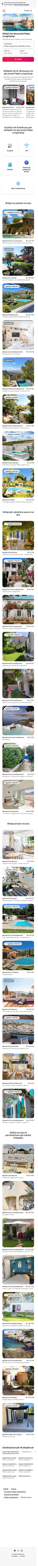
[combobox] (18, 46)
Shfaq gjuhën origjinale (21, 5)
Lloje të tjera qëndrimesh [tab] (10, 1452)
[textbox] (10, 53)
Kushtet (22, 1556)
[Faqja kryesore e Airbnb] (3, 10)
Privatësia (14, 1556)
